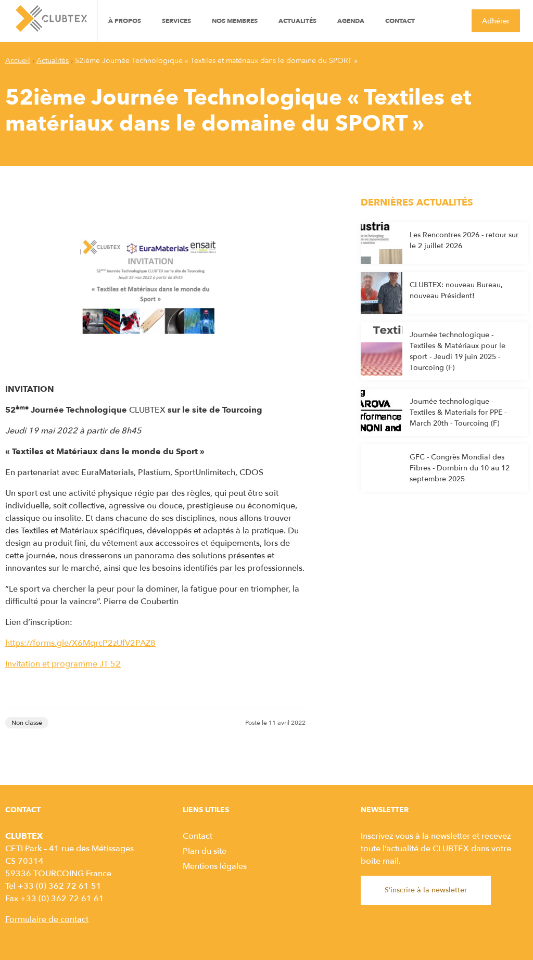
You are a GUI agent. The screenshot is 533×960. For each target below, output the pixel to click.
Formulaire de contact (46, 919)
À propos (124, 21)
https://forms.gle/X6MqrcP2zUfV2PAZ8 (80, 643)
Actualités (297, 21)
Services (176, 21)
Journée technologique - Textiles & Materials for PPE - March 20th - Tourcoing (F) (458, 412)
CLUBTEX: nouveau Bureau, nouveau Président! (456, 290)
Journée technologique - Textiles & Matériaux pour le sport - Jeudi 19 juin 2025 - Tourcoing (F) (457, 351)
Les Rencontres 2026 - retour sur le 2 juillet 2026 (464, 240)
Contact (400, 21)
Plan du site (204, 851)
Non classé (26, 723)
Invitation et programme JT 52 (63, 664)
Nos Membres (235, 21)
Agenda (350, 21)
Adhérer (496, 21)
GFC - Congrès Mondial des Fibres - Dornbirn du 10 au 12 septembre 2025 (460, 468)
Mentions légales (215, 866)
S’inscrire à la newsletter (426, 890)
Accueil (17, 61)
